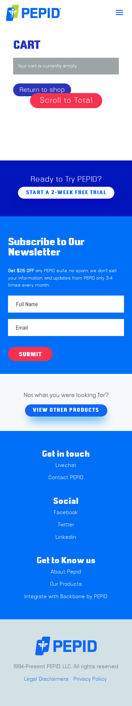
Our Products (66, 584)
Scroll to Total (66, 100)
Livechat (65, 465)
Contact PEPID (65, 477)
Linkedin (65, 537)
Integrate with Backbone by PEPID (65, 596)
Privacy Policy (90, 679)
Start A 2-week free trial (66, 192)
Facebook (66, 512)
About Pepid (66, 572)
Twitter (66, 525)
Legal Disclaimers (46, 679)
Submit (30, 354)
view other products (66, 410)
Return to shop (42, 89)
